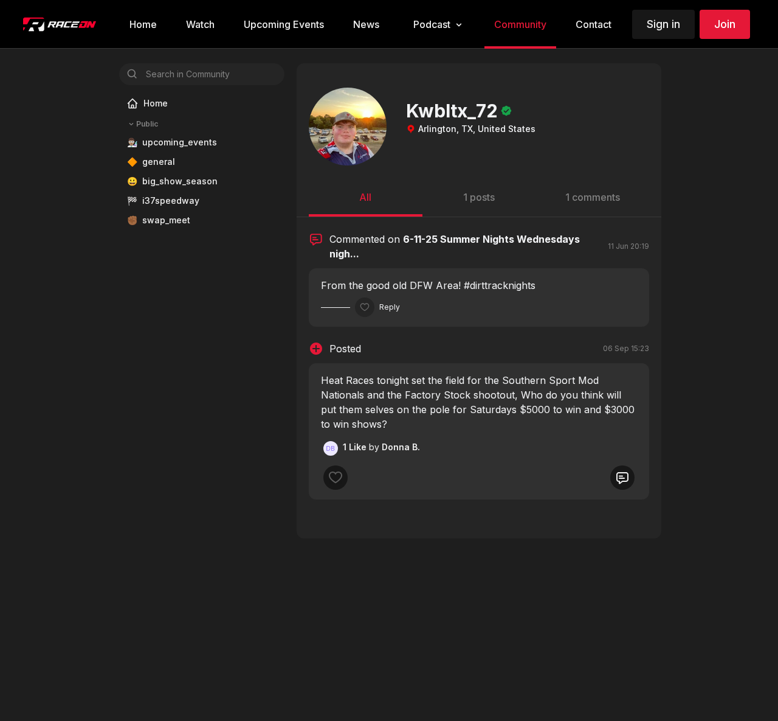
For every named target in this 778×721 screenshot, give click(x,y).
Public (147, 123)
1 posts (479, 197)
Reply (389, 307)
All (365, 197)
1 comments (592, 197)
